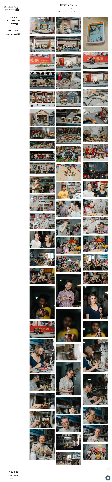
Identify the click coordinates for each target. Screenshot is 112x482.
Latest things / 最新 (13, 20)
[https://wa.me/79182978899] (14, 472)
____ (13, 27)
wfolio (14, 478)
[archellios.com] (13, 7)
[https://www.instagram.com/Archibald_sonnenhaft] (9, 472)
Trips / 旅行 (13, 17)
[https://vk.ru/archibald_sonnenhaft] (17, 472)
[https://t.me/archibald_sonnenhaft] (12, 472)
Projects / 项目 (13, 24)
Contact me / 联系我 (13, 34)
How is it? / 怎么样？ (13, 30)
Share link (69, 478)
